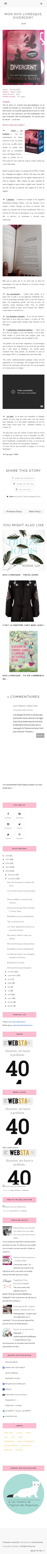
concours (18, 1450)
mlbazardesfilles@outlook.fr (23, 1025)
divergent (32, 496)
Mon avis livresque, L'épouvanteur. (21, 944)
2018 (7, 856)
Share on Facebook (24, 478)
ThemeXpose (25, 1542)
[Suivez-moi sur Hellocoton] (14, 1186)
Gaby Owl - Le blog (13, 1405)
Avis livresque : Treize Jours (21, 575)
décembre (12, 875)
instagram (19, 818)
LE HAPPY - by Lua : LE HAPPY (18, 1411)
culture (19, 1433)
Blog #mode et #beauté (15, 1384)
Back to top (37, 1551)
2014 (7, 871)
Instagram (8, 828)
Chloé (25, 496)
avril (9, 994)
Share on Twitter (25, 484)
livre (38, 496)
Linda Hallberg (11, 1373)
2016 (7, 863)
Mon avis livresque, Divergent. (19, 968)
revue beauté (26, 1445)
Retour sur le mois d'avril (23, 1329)
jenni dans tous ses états (16, 1394)
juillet (10, 983)
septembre (12, 975)
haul (13, 1437)
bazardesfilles (14, 1211)
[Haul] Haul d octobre (15, 962)
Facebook (8, 818)
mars (10, 998)
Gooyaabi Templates (11, 1546)
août (9, 979)
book (20, 496)
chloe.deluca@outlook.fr (17, 1022)
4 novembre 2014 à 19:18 (23, 710)
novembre (12, 878)
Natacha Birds (11, 1362)
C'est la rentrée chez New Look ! (23, 625)
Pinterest (19, 838)
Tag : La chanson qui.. (15, 921)
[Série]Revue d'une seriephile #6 (20, 916)
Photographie (9, 1441)
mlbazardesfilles (15, 1190)
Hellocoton (25, 1190)
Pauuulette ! (10, 1400)
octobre (11, 971)
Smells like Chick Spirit (15, 1367)
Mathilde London (12, 1378)
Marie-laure (8, 1433)
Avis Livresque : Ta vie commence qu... (23, 677)
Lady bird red (11, 1416)
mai (9, 990)
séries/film (8, 1450)
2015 (7, 867)
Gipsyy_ (8, 1389)
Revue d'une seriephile (26, 1441)
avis (15, 496)
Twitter (19, 828)
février (10, 1002)
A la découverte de (10, 1445)
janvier (10, 1006)
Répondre (40, 735)
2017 (7, 859)
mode (20, 1437)
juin (9, 987)
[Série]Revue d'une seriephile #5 (20, 949)
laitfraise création (25, 706)
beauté (28, 1433)
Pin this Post (25, 490)
